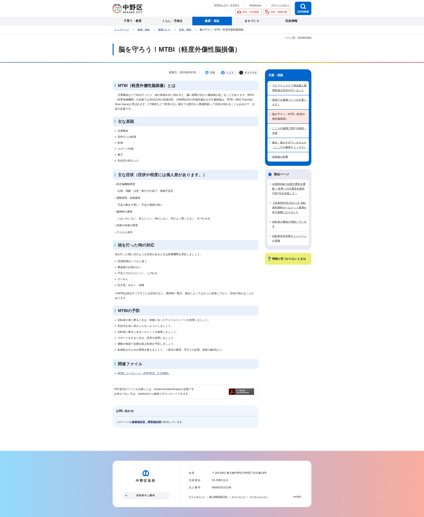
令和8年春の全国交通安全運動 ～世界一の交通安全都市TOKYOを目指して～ (288, 189)
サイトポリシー (197, 496)
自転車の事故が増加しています (289, 224)
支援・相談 (185, 29)
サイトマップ (238, 496)
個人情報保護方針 (218, 496)
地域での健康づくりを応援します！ (289, 102)
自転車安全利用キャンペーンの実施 (289, 238)
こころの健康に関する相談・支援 (289, 130)
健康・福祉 (143, 29)
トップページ (121, 29)
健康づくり (164, 29)
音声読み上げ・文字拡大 (226, 5)
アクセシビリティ (258, 496)
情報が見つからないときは (289, 258)
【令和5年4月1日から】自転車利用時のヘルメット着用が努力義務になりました (289, 208)
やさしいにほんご (280, 5)
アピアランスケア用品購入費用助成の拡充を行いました (289, 88)
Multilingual (255, 5)
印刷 (212, 72)
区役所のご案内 (145, 495)
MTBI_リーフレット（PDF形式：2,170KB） (144, 373)
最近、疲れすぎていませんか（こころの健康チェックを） (289, 145)
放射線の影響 (280, 156)
